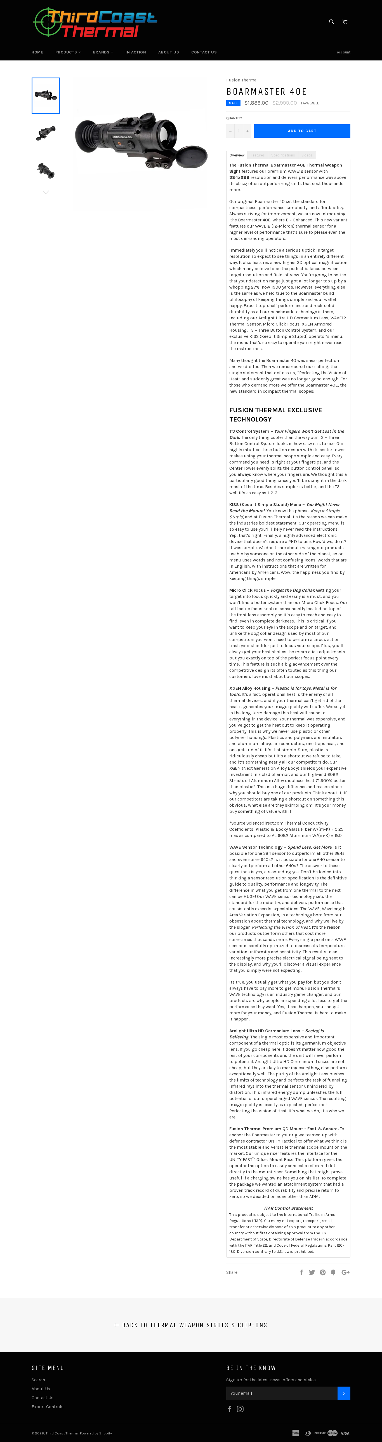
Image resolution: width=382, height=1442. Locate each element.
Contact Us (204, 52)
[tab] (236, 155)
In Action (136, 52)
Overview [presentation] (237, 155)
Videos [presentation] (307, 155)
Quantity (234, 118)
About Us (168, 52)
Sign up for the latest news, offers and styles (271, 1379)
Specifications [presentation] (283, 155)
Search (38, 1379)
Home (37, 52)
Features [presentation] (258, 155)
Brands (102, 52)
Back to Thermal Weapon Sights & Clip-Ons (194, 1325)
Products (66, 52)
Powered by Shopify (96, 1433)
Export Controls (47, 1406)
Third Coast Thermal (62, 1433)
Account (343, 52)
